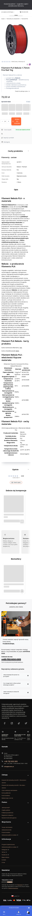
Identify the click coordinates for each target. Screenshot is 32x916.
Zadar (3, 18)
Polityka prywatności (7, 813)
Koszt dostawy (6, 795)
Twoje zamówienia (7, 827)
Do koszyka (22, 521)
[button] (16, 151)
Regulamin (20, 884)
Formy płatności (6, 793)
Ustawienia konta (6, 830)
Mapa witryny (5, 857)
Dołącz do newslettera (9, 882)
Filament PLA (25, 18)
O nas (3, 862)
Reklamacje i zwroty (7, 798)
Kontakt (4, 860)
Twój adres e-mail (7, 880)
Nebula (22, 337)
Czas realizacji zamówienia (9, 790)
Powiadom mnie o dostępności (22, 591)
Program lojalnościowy (8, 844)
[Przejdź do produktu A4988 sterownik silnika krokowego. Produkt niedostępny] (14, 575)
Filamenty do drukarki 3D (13, 18)
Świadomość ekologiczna (9, 818)
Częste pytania (6, 810)
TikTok (3, 852)
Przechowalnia (6, 832)
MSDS (17, 351)
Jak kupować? (6, 807)
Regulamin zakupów (7, 815)
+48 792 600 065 (11, 659)
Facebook (5, 855)
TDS (21, 348)
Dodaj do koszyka (17, 121)
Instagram (5, 849)
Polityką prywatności (13, 888)
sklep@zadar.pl (9, 766)
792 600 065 (25, 12)
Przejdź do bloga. (9, 643)
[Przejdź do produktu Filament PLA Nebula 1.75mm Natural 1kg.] (14, 505)
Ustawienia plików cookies (9, 835)
